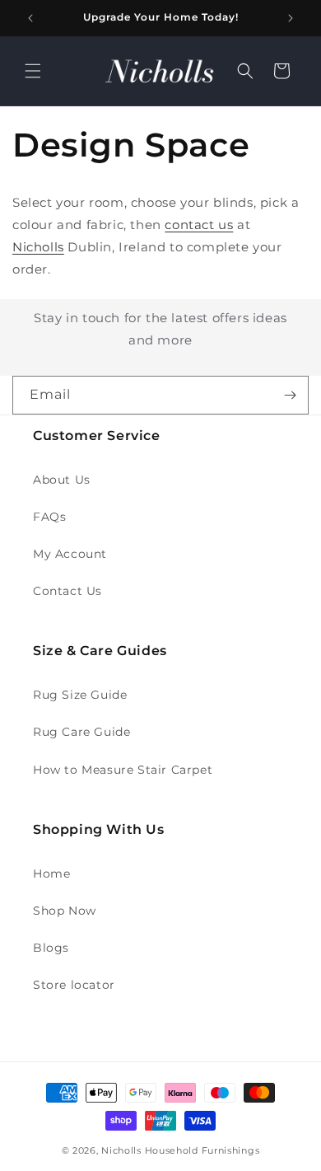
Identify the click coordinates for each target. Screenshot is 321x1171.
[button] (33, 71)
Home (51, 873)
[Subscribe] (290, 395)
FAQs (49, 516)
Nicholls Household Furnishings (180, 1150)
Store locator (74, 984)
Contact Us (67, 590)
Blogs (51, 947)
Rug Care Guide (81, 731)
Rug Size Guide (80, 694)
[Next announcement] (290, 18)
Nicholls (38, 247)
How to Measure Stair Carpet (122, 769)
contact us (199, 224)
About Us (62, 479)
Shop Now (64, 910)
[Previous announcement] (30, 18)
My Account (70, 553)
